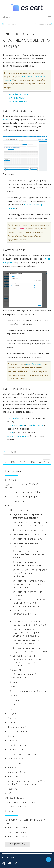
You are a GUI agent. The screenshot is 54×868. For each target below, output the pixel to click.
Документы (16, 669)
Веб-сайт (12, 767)
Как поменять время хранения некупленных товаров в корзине (31, 649)
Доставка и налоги (18, 749)
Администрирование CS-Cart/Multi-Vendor (24, 486)
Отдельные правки (20, 509)
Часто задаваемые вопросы (20, 802)
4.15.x (6, 462)
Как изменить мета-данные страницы (27, 593)
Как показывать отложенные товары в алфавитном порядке (29, 623)
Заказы (11, 735)
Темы (13, 709)
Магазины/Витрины (19, 771)
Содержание (13, 471)
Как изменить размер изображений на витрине (27, 564)
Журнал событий (17, 727)
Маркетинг (14, 740)
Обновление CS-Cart (16, 797)
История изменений (16, 806)
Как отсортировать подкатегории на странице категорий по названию (27, 632)
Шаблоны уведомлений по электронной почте (24, 676)
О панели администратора (22, 496)
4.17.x (19, 462)
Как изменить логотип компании (31, 534)
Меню (13, 695)
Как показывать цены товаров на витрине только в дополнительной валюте (29, 602)
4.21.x (46, 462)
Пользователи (15, 758)
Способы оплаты (17, 744)
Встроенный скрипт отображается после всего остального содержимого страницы (27, 660)
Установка (10, 479)
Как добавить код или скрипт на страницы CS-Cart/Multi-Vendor (30, 524)
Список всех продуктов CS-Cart (24, 491)
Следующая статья (42, 24)
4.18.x (26, 462)
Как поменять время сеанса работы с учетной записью (28, 642)
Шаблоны (15, 704)
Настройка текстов (17, 101)
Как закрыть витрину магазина (29, 529)
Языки (13, 682)
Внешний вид (15, 505)
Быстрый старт (16, 500)
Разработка (11, 788)
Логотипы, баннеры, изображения (29, 691)
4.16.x (13, 462)
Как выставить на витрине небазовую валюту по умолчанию (27, 613)
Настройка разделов (18, 94)
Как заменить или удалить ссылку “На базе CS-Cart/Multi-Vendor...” (28, 554)
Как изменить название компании (26, 545)
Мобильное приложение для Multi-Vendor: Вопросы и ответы (27, 782)
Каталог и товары (17, 731)
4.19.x (33, 462)
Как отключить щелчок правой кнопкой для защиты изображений (30, 573)
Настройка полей (16, 97)
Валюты (12, 718)
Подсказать (17, 844)
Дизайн (9, 793)
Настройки (13, 776)
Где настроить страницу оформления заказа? (27, 516)
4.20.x (39, 462)
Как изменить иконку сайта (27, 538)
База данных (14, 762)
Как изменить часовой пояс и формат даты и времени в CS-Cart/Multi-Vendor (29, 584)
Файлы (11, 722)
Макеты (14, 686)
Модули (12, 713)
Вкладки (14, 700)
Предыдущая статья (12, 24)
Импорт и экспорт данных (22, 753)
